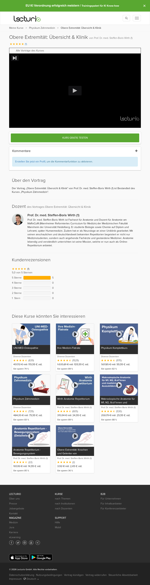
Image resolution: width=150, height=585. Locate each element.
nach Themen (62, 498)
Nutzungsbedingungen (49, 575)
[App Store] (19, 557)
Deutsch (31, 578)
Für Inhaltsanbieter (111, 503)
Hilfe (57, 522)
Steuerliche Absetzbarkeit (123, 575)
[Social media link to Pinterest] (24, 542)
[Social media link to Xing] (37, 542)
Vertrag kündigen (74, 575)
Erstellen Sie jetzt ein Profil (30, 161)
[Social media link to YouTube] (31, 542)
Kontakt (13, 513)
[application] (75, 91)
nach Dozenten (63, 508)
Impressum (15, 578)
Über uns (14, 498)
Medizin (13, 522)
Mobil (58, 527)
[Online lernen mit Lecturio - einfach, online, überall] (27, 18)
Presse (13, 503)
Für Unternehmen (111, 498)
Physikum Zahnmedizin (42, 27)
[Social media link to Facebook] (11, 542)
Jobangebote (16, 508)
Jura (11, 527)
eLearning (14, 537)
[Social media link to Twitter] (18, 542)
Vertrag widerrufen (96, 575)
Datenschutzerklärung (21, 575)
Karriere (13, 532)
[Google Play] (41, 557)
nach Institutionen (65, 503)
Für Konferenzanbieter (113, 508)
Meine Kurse (16, 27)
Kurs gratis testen (75, 137)
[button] (75, 51)
